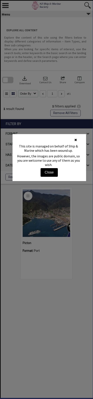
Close (49, 172)
